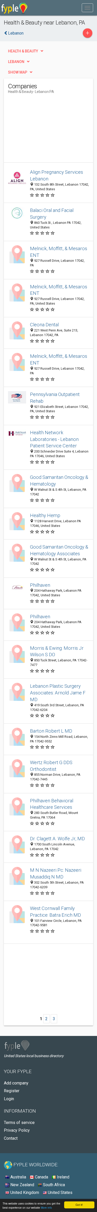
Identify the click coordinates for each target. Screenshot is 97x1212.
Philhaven (40, 585)
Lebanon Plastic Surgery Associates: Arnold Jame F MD (58, 692)
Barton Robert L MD (51, 731)
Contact (11, 1138)
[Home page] (14, 7)
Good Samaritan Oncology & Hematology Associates (59, 550)
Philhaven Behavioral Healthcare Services (51, 804)
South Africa (53, 1184)
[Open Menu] (87, 7)
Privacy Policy (17, 1130)
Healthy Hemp (45, 515)
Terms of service (19, 1122)
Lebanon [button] (16, 62)
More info (46, 1207)
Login (9, 1098)
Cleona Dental (44, 324)
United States (59, 1192)
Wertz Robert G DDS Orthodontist (51, 766)
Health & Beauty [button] (23, 51)
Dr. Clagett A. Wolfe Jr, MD (57, 838)
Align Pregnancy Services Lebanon (56, 175)
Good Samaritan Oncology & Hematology (59, 480)
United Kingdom (24, 1192)
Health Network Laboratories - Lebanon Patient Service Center (54, 439)
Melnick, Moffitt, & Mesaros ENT (58, 252)
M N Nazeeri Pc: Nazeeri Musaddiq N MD (55, 873)
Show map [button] (17, 72)
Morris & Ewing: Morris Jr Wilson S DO (57, 651)
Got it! (79, 1205)
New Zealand (21, 1184)
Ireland (62, 1177)
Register (11, 1090)
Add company (16, 1083)
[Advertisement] (47, 130)
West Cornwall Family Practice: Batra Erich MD (55, 912)
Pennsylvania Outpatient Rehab (55, 398)
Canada (41, 1177)
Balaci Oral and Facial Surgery (51, 214)
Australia (17, 1177)
